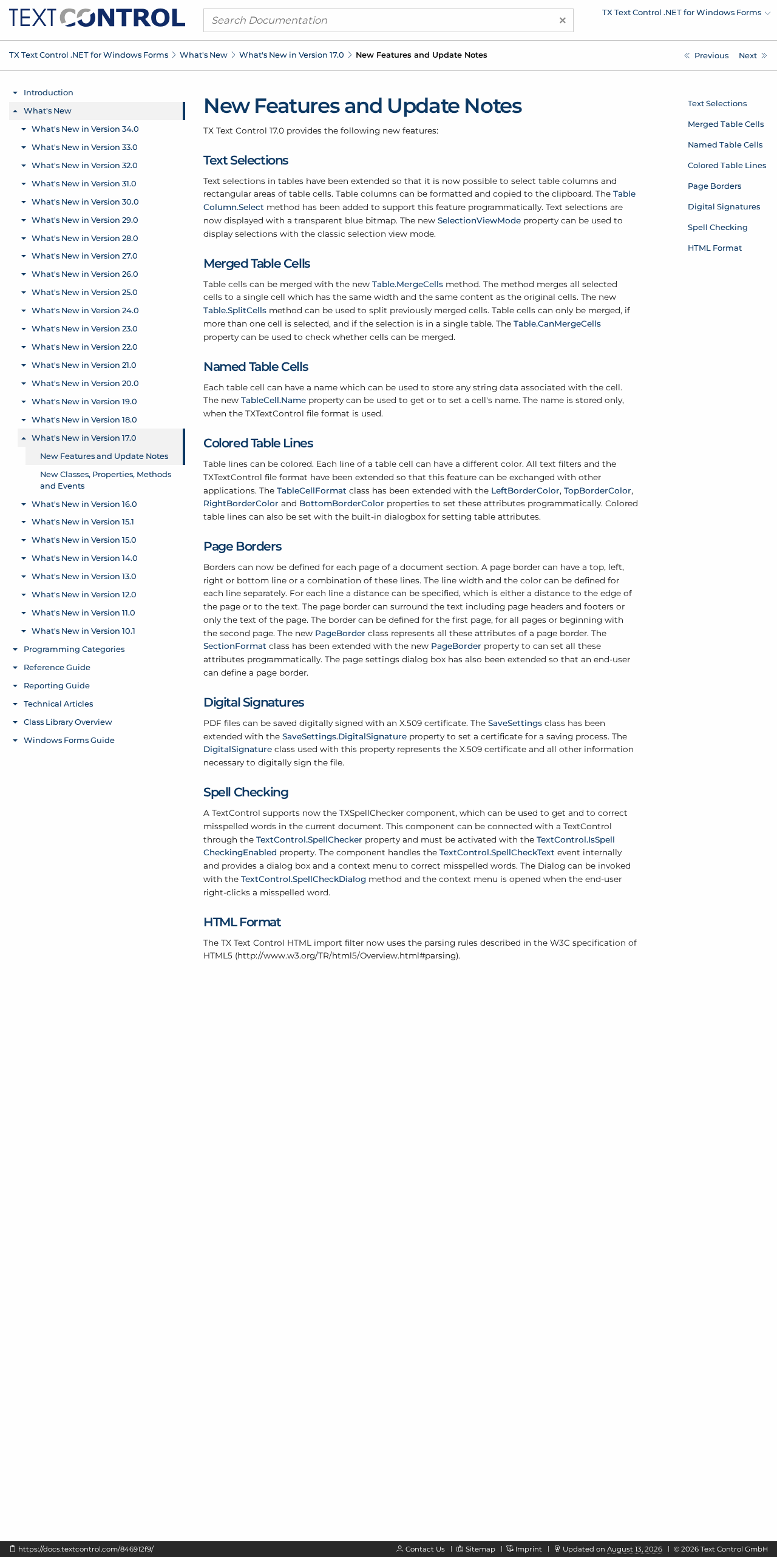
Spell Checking (718, 227)
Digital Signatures (724, 206)
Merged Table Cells (726, 124)
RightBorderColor (241, 503)
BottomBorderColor (341, 503)
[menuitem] (665, 15)
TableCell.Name (273, 400)
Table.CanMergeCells (557, 323)
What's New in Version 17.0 (291, 54)
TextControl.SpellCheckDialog (303, 879)
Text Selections (717, 103)
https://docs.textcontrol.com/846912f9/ (86, 1549)
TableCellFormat (312, 490)
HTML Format (715, 248)
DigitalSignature (237, 749)
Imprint (528, 1549)
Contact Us (425, 1549)
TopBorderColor (597, 490)
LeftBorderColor (525, 490)
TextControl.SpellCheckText (497, 852)
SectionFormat (234, 646)
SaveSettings (515, 723)
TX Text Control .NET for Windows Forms (88, 54)
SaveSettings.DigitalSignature (344, 736)
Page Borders (714, 186)
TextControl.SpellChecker (309, 839)
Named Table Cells (725, 144)
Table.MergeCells (407, 284)
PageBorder (340, 633)
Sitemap (480, 1549)
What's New (204, 54)
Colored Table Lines (727, 165)
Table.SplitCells (234, 310)
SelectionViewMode (479, 220)
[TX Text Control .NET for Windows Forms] (97, 17)
